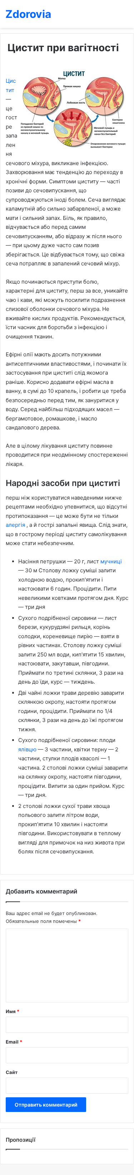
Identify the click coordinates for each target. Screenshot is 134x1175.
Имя (12, 1011)
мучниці (111, 561)
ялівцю (28, 749)
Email (14, 1042)
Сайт (12, 1072)
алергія (16, 524)
